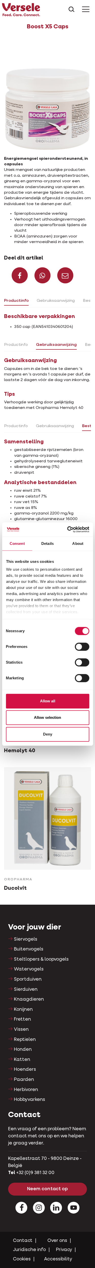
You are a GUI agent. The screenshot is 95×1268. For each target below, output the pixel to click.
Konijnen (23, 1009)
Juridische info (29, 1249)
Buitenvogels (28, 949)
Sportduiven (28, 979)
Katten (22, 1059)
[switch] (82, 647)
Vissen (21, 1029)
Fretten (22, 1019)
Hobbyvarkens (29, 1099)
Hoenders (25, 1069)
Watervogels (29, 969)
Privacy (64, 1249)
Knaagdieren (29, 999)
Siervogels (25, 939)
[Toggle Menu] (86, 9)
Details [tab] (47, 543)
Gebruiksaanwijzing (56, 301)
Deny (47, 734)
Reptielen (25, 1039)
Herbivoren (26, 1089)
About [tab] (77, 543)
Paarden (24, 1079)
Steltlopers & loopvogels (41, 959)
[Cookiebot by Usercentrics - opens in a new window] (67, 529)
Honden (23, 1049)
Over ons (57, 1240)
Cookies (22, 1259)
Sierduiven (25, 989)
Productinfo (16, 301)
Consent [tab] (17, 543)
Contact (22, 1240)
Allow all (47, 701)
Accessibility (58, 1259)
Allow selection (47, 717)
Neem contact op (47, 1189)
